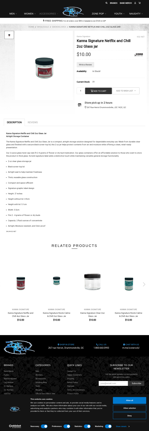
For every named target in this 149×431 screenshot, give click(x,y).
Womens (39, 375)
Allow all (129, 400)
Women (29, 13)
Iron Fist (7, 393)
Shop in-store (66, 346)
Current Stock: (83, 82)
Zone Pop (98, 13)
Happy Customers (74, 375)
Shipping (70, 379)
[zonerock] (139, 3)
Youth (118, 13)
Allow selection (129, 408)
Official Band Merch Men (45, 393)
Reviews (33, 122)
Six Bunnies (8, 390)
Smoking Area (41, 382)
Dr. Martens (8, 386)
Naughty (135, 13)
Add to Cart (99, 91)
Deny (129, 416)
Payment (70, 386)
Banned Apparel (10, 379)
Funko (6, 375)
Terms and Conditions (76, 390)
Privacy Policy (73, 393)
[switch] (67, 426)
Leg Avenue (9, 382)
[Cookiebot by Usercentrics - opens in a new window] (15, 426)
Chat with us (131, 346)
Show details (121, 426)
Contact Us (71, 371)
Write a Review (85, 64)
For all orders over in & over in (75, 21)
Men (12, 13)
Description (14, 122)
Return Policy (72, 382)
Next (144, 284)
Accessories (48, 13)
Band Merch (126, 3)
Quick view (20, 277)
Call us (101, 346)
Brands (113, 3)
